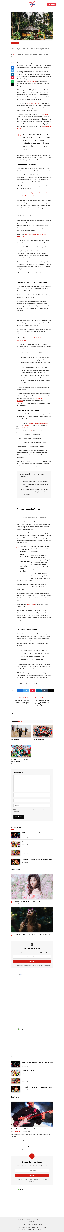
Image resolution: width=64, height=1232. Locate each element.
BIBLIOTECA (31, 1229)
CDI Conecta (52, 4)
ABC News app (30, 604)
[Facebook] (12, 67)
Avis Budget (28, 425)
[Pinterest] (12, 77)
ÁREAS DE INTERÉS (32, 1225)
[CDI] (32, 4)
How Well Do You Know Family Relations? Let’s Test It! (29, 901)
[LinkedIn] (12, 74)
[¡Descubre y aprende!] (15, 844)
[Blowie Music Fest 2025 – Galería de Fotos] (32, 1114)
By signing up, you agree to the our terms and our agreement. (32, 965)
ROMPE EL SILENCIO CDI (42, 1229)
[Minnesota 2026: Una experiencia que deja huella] (21, 751)
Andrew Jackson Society (34, 103)
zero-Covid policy (43, 114)
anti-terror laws (31, 81)
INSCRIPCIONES (35, 1227)
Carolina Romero (16, 1131)
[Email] (12, 84)
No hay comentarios (45, 54)
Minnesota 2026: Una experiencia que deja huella (20, 760)
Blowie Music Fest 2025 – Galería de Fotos (24, 1129)
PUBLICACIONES (22, 1229)
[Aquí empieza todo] (43, 731)
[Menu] (9, 4)
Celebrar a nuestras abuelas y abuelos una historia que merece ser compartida (37, 833)
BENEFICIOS (44, 1227)
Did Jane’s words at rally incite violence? (32, 196)
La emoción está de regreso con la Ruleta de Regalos (37, 859)
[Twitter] (12, 70)
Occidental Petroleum (41, 423)
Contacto (24, 1140)
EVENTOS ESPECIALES (24, 1227)
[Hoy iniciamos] (21, 731)
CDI (12, 714)
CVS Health (31, 423)
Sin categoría (15, 43)
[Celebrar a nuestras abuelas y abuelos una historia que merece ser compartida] (15, 835)
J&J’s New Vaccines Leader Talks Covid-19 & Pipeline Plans (22, 702)
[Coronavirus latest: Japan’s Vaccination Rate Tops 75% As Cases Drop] (32, 26)
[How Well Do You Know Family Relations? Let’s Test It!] (32, 886)
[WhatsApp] (12, 81)
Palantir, (30, 430)
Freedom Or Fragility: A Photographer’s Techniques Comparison (32, 934)
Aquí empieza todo (38, 739)
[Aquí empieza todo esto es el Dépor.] (15, 853)
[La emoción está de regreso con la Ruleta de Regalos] (15, 862)
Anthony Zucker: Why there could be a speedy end (35, 193)
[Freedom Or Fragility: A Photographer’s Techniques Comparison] (32, 919)
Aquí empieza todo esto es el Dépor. (32, 851)
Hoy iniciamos (15, 739)
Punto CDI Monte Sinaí (28, 1147)
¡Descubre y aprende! (28, 842)
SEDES (40, 1225)
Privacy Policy (41, 965)
